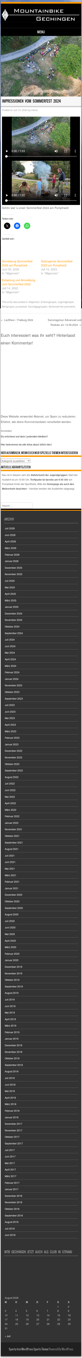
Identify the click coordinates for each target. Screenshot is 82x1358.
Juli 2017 (10, 1150)
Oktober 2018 (12, 1058)
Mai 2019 (10, 1012)
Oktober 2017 (12, 1136)
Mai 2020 (10, 934)
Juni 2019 (10, 1006)
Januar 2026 (12, 561)
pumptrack (21, 306)
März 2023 (10, 731)
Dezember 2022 (13, 750)
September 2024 (14, 633)
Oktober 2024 (12, 626)
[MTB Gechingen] (40, 21)
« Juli (8, 1336)
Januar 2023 (12, 744)
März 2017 (10, 1176)
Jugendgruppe (66, 302)
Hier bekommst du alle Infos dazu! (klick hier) (26, 444)
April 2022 (10, 803)
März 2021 (10, 875)
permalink (69, 306)
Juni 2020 (10, 927)
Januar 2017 (12, 1189)
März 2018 (10, 1104)
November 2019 (13, 973)
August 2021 (12, 849)
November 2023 (13, 685)
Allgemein (34, 302)
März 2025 (10, 600)
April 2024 (10, 659)
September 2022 (14, 770)
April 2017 (10, 1169)
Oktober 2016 (12, 1208)
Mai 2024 (10, 652)
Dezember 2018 (13, 1045)
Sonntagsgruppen (38, 306)
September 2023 (14, 698)
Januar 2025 (12, 606)
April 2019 (10, 1019)
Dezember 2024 (13, 613)
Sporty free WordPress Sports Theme (28, 1349)
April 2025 (10, 593)
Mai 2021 (10, 868)
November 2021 (13, 829)
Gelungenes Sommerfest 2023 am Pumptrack (56, 263)
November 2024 (13, 619)
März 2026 (10, 548)
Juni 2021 (10, 862)
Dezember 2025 (13, 567)
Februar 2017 (12, 1182)
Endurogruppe (49, 302)
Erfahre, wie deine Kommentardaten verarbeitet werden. (36, 422)
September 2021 (14, 842)
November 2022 (13, 757)
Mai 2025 (10, 587)
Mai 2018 (10, 1091)
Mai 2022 (10, 796)
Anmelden (6, 430)
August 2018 (12, 1071)
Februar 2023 (12, 737)
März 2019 (10, 1025)
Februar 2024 (12, 672)
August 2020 (12, 914)
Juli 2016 (10, 1228)
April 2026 (10, 541)
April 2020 (10, 940)
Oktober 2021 (12, 835)
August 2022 (12, 777)
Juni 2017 (10, 1156)
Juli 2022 (10, 783)
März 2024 (10, 665)
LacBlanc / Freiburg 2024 (17, 320)
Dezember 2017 (13, 1123)
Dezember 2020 (13, 894)
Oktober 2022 (12, 764)
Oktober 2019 (12, 979)
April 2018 (10, 1097)
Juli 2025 (10, 580)
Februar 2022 (12, 816)
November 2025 (13, 574)
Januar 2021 (12, 888)
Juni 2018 (10, 1084)
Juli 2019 (10, 999)
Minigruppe (8, 306)
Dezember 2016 (13, 1195)
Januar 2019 (12, 1038)
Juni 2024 (10, 646)
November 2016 (13, 1202)
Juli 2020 (10, 921)
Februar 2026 (12, 554)
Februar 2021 (12, 881)
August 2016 (12, 1222)
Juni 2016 (10, 1235)
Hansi (34, 110)
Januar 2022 (12, 822)
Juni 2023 (10, 711)
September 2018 (14, 1065)
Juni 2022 (10, 790)
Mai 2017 (10, 1163)
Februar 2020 (12, 953)
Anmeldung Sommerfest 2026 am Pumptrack (17, 263)
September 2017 (14, 1143)
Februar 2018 (12, 1110)
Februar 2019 (12, 1032)
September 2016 (14, 1215)
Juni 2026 (10, 535)
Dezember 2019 (13, 966)
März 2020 (10, 947)
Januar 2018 (12, 1117)
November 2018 (13, 1051)
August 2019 (12, 992)
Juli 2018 (10, 1078)
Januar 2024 (12, 679)
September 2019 (14, 986)
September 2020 (14, 908)
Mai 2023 (10, 718)
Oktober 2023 (12, 692)
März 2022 (10, 809)
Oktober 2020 (12, 901)
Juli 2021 (10, 855)
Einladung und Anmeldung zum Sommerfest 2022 (18, 282)
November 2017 (13, 1130)
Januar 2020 (12, 960)
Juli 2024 (10, 639)
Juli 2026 (10, 528)
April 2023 (10, 724)
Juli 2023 (10, 705)
